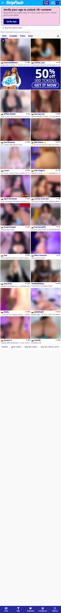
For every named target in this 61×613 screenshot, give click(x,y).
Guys (30, 35)
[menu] (2, 3)
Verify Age (11, 21)
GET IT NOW (45, 85)
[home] (15, 3)
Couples (13, 35)
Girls (4, 35)
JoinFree (46, 3)
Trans (22, 35)
